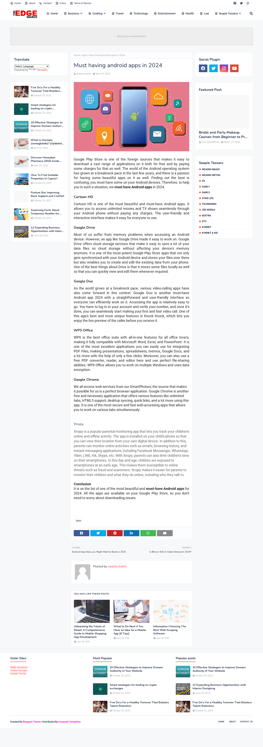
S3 (203, 180)
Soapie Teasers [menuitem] (228, 13)
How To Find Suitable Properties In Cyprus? (44, 176)
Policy (63, 3)
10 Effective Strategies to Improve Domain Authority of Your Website (47, 124)
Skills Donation (19, 667)
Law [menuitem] (206, 13)
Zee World (208, 209)
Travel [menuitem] (120, 13)
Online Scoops (18, 670)
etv (204, 221)
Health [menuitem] (190, 13)
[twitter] (241, 3)
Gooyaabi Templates (69, 721)
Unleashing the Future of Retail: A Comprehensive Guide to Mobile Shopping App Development (90, 632)
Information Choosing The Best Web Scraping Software (169, 630)
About (32, 3)
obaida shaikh (83, 73)
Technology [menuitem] (141, 13)
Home (17, 3)
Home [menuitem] (54, 13)
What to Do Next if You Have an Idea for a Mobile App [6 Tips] (130, 630)
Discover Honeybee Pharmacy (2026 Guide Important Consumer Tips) (47, 159)
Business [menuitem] (73, 13)
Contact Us (246, 721)
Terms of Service (82, 3)
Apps (84, 55)
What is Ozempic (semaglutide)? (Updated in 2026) (46, 141)
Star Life (208, 198)
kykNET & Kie (210, 232)
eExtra (206, 215)
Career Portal (18, 673)
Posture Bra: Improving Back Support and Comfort (47, 194)
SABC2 (206, 192)
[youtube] (234, 68)
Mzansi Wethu (211, 175)
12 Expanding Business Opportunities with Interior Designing (47, 229)
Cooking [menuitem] (97, 13)
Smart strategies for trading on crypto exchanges (43, 106)
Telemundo (209, 203)
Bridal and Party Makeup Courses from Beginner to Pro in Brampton (223, 134)
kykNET (206, 227)
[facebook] (235, 3)
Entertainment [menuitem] (167, 13)
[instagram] (248, 3)
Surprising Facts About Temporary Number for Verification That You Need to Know (45, 211)
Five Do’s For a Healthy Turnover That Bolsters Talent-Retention (45, 89)
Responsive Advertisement (131, 36)
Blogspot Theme (32, 721)
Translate (42, 69)
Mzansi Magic (211, 169)
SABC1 (206, 186)
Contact (47, 3)
